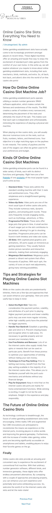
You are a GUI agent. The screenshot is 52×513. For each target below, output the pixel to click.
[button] (44, 15)
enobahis (21, 178)
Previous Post (26, 499)
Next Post (26, 504)
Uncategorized (10, 45)
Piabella (6, 178)
